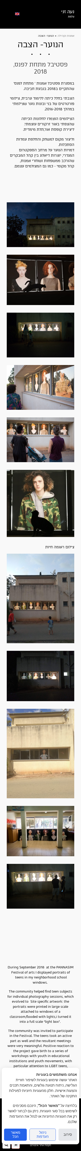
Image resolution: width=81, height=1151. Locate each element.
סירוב (67, 1134)
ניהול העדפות (43, 1134)
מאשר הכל (15, 1134)
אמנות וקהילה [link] (66, 35)
